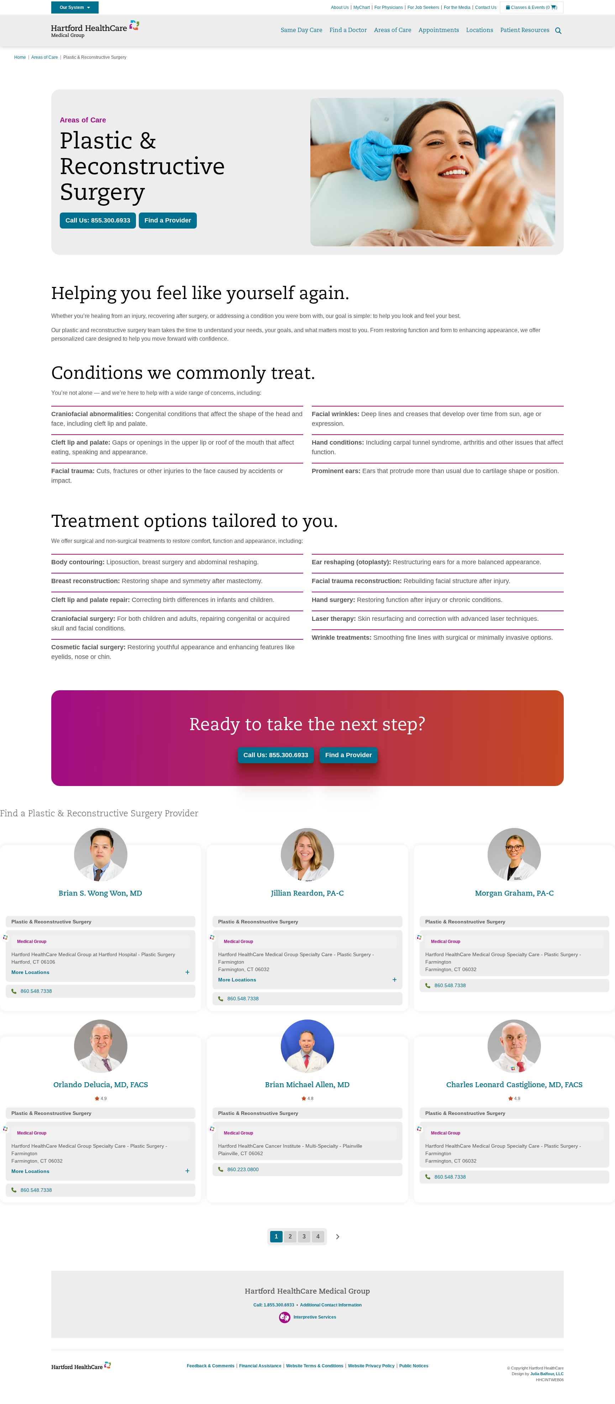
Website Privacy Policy (371, 1365)
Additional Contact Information (331, 1305)
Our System (73, 7)
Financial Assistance (260, 1365)
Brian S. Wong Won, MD (100, 893)
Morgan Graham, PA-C (514, 893)
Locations (479, 30)
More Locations (30, 972)
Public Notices (414, 1365)
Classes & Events (527, 7)
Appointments (439, 30)
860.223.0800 (243, 1169)
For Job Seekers (423, 7)
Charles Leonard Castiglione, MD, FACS (514, 1085)
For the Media (457, 7)
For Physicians (388, 7)
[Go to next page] (337, 1236)
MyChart (361, 7)
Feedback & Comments (211, 1365)
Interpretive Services (315, 1317)
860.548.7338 (36, 991)
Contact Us (485, 7)
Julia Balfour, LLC (547, 1374)
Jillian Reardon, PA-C (307, 893)
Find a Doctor (348, 30)
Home (20, 57)
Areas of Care (392, 30)
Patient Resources (525, 30)
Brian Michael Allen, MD (307, 1085)
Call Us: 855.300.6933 (97, 220)
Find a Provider (167, 220)
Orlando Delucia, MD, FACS (100, 1085)
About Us (340, 7)
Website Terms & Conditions (314, 1365)
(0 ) (551, 7)
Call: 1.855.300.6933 (273, 1305)
